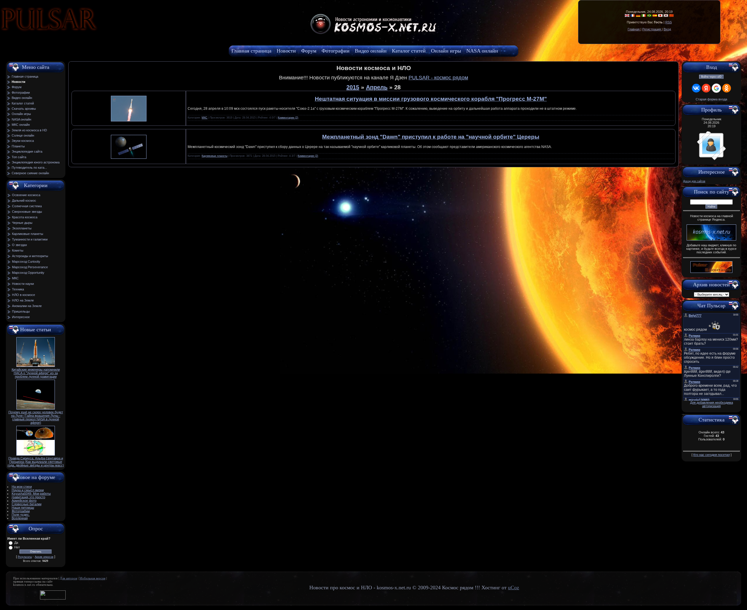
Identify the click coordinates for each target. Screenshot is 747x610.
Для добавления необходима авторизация (711, 404)
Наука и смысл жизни (28, 490)
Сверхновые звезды (27, 211)
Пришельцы (21, 311)
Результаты (25, 556)
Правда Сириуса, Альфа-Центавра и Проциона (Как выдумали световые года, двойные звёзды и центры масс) (36, 461)
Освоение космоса (26, 195)
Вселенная (20, 518)
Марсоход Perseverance (30, 267)
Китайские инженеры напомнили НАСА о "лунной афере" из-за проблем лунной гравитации (36, 373)
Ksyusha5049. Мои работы (31, 493)
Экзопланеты (22, 228)
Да (16, 542)
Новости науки (23, 283)
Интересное (21, 317)
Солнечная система (27, 206)
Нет (17, 547)
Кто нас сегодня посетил (711, 454)
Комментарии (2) (288, 117)
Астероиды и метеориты (30, 256)
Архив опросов (44, 556)
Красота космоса (24, 217)
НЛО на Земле (23, 300)
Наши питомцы (23, 507)
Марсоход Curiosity (26, 261)
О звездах (19, 245)
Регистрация (652, 29)
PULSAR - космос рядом (438, 78)
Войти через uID (711, 76)
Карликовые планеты (27, 234)
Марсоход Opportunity (28, 272)
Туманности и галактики (30, 239)
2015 (352, 87)
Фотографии (21, 511)
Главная (634, 29)
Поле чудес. (21, 514)
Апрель (377, 87)
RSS (668, 22)
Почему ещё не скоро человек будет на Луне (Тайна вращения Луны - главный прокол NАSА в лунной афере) (35, 417)
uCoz (513, 587)
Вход (667, 29)
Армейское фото (24, 500)
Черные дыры (22, 222)
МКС (15, 278)
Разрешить (133, 33)
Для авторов (68, 578)
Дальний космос (24, 200)
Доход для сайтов (694, 181)
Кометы (17, 250)
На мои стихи (22, 486)
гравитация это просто (28, 497)
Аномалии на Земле (27, 306)
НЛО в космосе (23, 295)
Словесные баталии (26, 504)
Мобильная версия (92, 578)
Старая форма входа (711, 99)
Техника (18, 289)
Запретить (100, 33)
